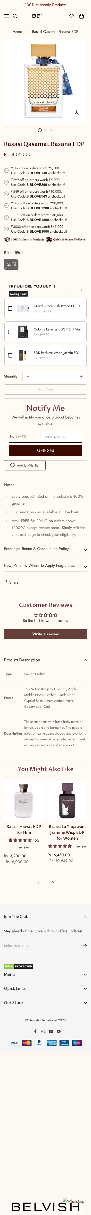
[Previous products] (71, 290)
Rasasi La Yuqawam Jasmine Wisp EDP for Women (67, 832)
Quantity (10, 376)
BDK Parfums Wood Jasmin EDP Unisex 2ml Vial (58, 352)
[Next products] (81, 290)
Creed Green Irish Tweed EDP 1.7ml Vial (58, 305)
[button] (20, 840)
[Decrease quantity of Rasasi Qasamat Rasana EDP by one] (28, 376)
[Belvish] (45, 16)
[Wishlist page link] (71, 16)
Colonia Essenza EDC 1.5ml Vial (57, 329)
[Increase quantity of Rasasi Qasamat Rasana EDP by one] (81, 376)
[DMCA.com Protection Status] (45, 966)
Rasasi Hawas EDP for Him (24, 829)
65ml (11, 264)
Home (17, 31)
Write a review (45, 634)
